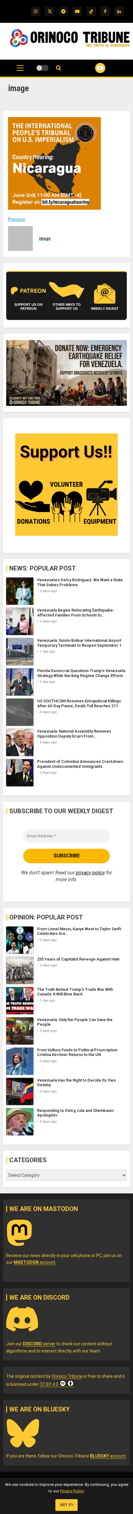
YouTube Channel (93, 68)
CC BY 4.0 (49, 1384)
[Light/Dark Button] (42, 68)
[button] (20, 71)
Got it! (66, 1505)
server (39, 1343)
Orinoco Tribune (67, 1376)
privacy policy (90, 873)
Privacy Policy (72, 1491)
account (34, 1262)
